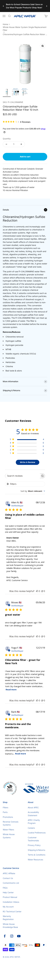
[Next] (46, 6)
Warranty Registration (8, 917)
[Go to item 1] (7, 92)
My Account (8, 906)
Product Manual (10, 897)
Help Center (8, 892)
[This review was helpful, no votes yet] (37, 591)
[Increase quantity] (21, 144)
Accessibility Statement (33, 813)
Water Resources (35, 859)
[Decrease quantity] (6, 144)
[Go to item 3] (24, 92)
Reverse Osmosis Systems (10, 823)
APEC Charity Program (34, 821)
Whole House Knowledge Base (10, 925)
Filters (5, 807)
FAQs (5, 888)
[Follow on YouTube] (19, 936)
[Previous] (3, 6)
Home (5, 24)
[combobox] (33, 491)
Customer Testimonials (33, 839)
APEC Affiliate (9, 873)
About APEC (33, 807)
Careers (31, 828)
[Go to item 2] (15, 92)
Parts (5, 812)
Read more (11, 689)
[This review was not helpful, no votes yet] (42, 591)
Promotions (8, 817)
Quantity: (7, 138)
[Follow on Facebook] (5, 936)
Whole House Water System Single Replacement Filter (24, 28)
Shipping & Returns (36, 850)
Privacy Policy (34, 845)
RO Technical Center (12, 911)
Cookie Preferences (37, 832)
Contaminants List (11, 883)
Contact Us (8, 878)
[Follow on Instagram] (12, 936)
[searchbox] (22, 476)
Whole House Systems (9, 835)
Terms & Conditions (36, 855)
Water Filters (8, 829)
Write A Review (27, 462)
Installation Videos (11, 902)
